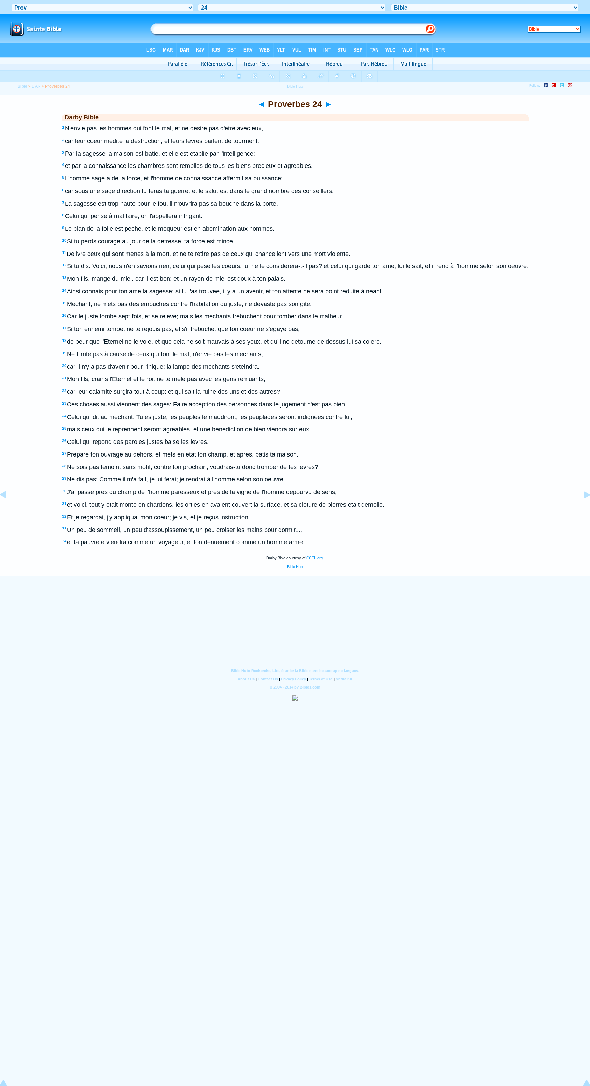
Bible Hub (295, 567)
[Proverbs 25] (581, 510)
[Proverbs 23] (8, 510)
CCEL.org (314, 558)
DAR (36, 86)
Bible (22, 86)
